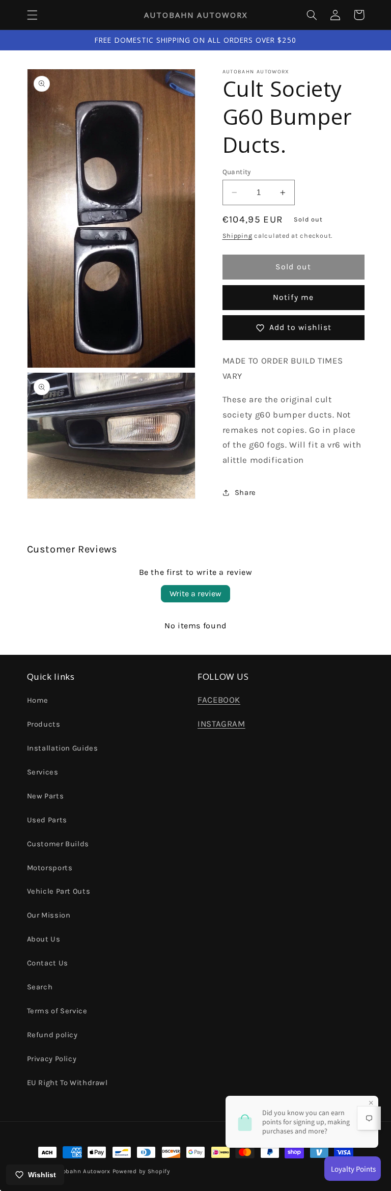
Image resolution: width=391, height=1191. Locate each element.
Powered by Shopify (141, 1171)
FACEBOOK (219, 700)
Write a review (195, 593)
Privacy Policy (52, 1059)
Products (44, 724)
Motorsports (50, 868)
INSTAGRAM (221, 724)
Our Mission (49, 915)
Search (40, 987)
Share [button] (245, 492)
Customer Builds (58, 844)
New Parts (45, 796)
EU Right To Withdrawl (67, 1082)
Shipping (237, 235)
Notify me (293, 297)
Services (43, 772)
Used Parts (47, 820)
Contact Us (47, 963)
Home (38, 700)
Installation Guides (62, 748)
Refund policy (52, 1035)
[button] (32, 14)
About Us (44, 939)
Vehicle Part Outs (59, 891)
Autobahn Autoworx (81, 1171)
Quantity (236, 172)
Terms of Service (57, 1011)
